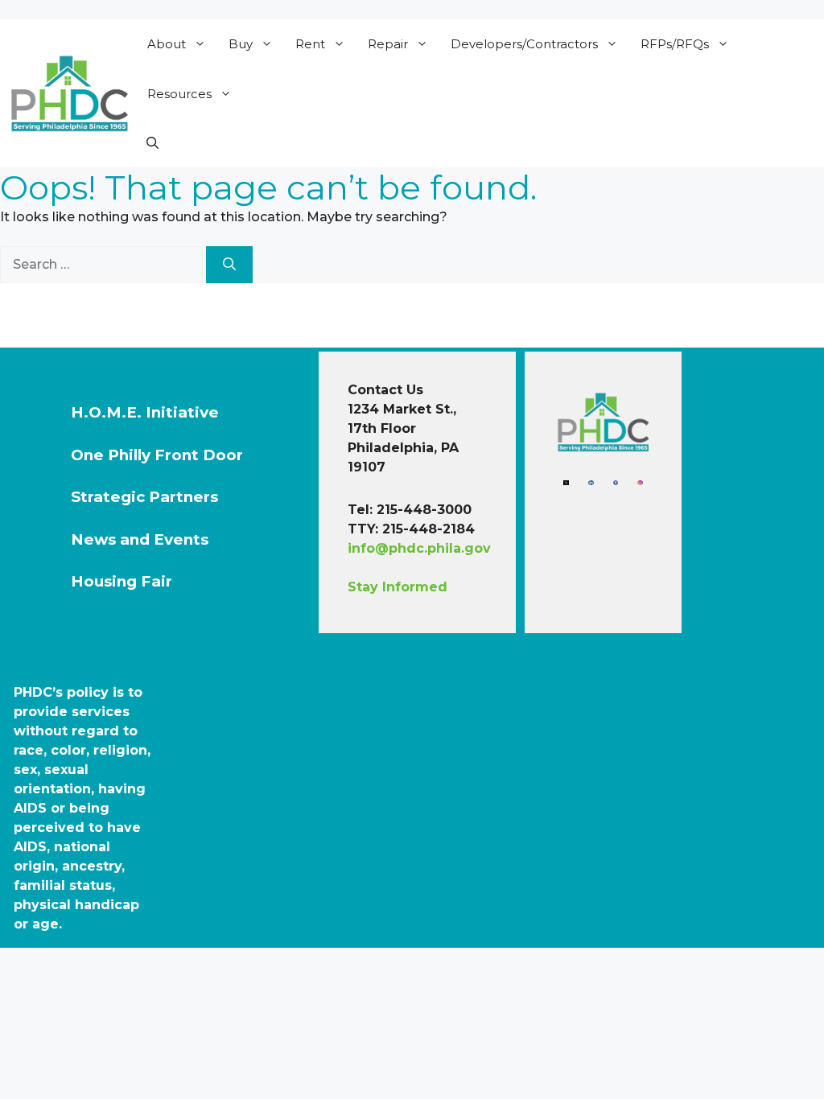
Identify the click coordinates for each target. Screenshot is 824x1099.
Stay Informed (397, 587)
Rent (310, 43)
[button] (152, 143)
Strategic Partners (144, 497)
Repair (388, 43)
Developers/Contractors (524, 43)
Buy (241, 43)
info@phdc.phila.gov (419, 548)
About (166, 43)
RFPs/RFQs (675, 43)
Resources (179, 93)
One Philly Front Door (157, 455)
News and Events (139, 539)
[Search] (229, 264)
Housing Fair (121, 581)
